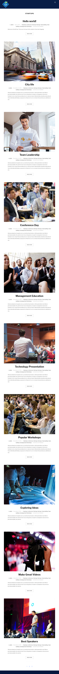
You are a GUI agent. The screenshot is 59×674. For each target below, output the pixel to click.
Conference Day (29, 225)
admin (12, 24)
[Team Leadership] (29, 112)
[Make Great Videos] (29, 532)
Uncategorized (23, 26)
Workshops (29, 26)
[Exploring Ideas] (29, 465)
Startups (34, 24)
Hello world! (29, 21)
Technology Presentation (29, 366)
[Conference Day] (29, 183)
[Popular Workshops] (29, 394)
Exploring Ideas (29, 507)
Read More (29, 33)
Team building (44, 24)
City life (29, 84)
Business (24, 24)
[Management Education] (29, 253)
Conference (29, 24)
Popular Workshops (29, 437)
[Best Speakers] (29, 599)
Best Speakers (29, 641)
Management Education (29, 295)
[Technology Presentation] (29, 324)
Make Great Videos (29, 574)
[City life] (29, 42)
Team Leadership (29, 154)
